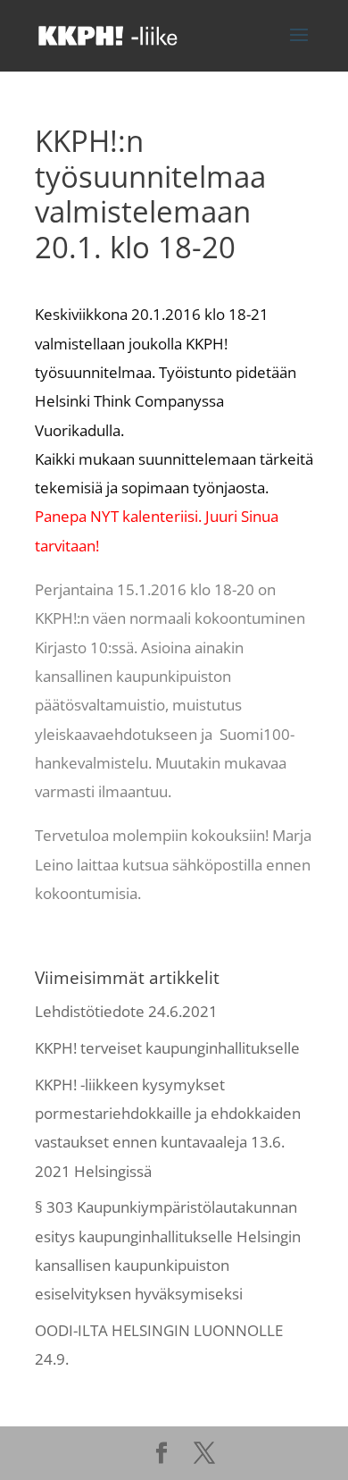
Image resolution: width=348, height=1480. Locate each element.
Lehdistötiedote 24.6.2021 (126, 1011)
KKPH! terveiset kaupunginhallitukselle (167, 1048)
